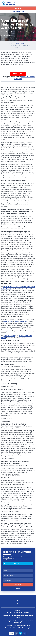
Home (10, 43)
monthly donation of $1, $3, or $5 (24, 78)
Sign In (18, 588)
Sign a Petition (18, 12)
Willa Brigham (7, 321)
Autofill (18, 563)
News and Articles (20, 43)
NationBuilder (17, 628)
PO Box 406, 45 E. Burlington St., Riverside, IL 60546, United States (18, 621)
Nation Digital (26, 628)
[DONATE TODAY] (18, 74)
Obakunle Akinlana (21, 321)
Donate (18, 8)
